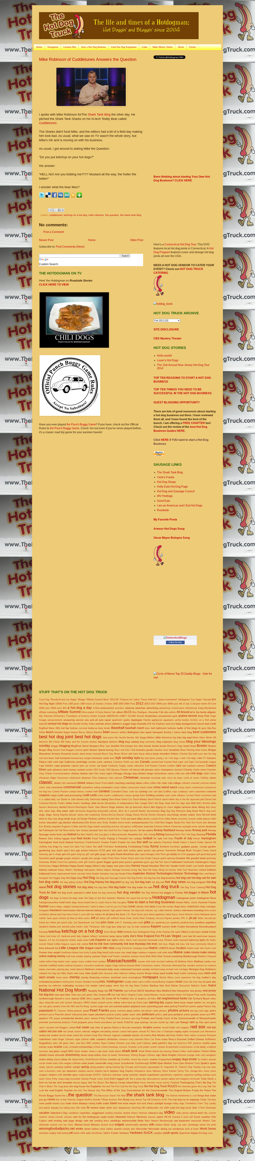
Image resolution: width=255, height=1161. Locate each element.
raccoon (154, 1022)
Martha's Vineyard (207, 956)
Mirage (148, 973)
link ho (93, 943)
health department (207, 866)
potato (187, 1014)
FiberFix (90, 834)
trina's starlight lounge (159, 1103)
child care (180, 773)
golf (198, 854)
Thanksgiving (187, 1082)
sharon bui (157, 1051)
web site (88, 1120)
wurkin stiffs (79, 1133)
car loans (102, 765)
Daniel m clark (68, 799)
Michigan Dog (196, 969)
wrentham (44, 1133)
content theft (91, 791)
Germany (43, 854)
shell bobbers (194, 1051)
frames (196, 838)
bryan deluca (145, 753)
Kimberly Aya (130, 932)
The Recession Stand (105, 1095)
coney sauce (184, 787)
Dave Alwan (115, 799)
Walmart (131, 1117)
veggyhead (98, 1112)
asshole (99, 723)
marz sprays (71, 961)
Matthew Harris (185, 961)
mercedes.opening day (57, 969)
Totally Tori (205, 1099)
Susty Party (51, 1078)
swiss (100, 1078)
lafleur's (94, 936)
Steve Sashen (169, 1071)
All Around (183, 712)
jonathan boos (187, 922)
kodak (205, 931)
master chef (144, 961)
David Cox (127, 799)
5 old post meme (198, 703)
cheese (75, 773)
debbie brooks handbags (78, 803)
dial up (128, 807)
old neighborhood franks (172, 998)
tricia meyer (129, 1103)
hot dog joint (112, 881)
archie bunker (182, 720)
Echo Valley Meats (168, 818)
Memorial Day (179, 965)
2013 (147, 703)
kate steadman (142, 926)
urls (161, 1107)
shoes (84, 1055)
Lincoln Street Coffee (50, 944)
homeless (105, 873)
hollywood (44, 873)
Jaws (49, 918)
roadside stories (130, 1035)
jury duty (116, 926)
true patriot (44, 1107)
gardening (44, 850)
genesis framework (166, 850)
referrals (86, 1031)
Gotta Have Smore (117, 858)
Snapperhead (164, 1059)
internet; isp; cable (154, 910)
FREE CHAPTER (194, 423)
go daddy (172, 854)
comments (57, 787)
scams (58, 1046)
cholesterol (74, 778)
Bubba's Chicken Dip (181, 753)
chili (187, 773)
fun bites (74, 846)
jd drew (71, 918)
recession (136, 1027)
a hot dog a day (79, 707)
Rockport (211, 1035)
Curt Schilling (147, 795)
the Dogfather (93, 1086)
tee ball (48, 1082)
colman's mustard (190, 783)
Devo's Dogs (108, 807)
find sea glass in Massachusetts (111, 834)
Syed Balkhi (110, 1078)
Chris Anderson (100, 778)
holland (202, 870)
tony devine (136, 1099)
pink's (213, 1010)
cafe (49, 761)
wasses (152, 1117)
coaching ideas (133, 783)
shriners (151, 1055)
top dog (177, 1099)
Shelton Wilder (208, 1051)
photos (173, 1010)
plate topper (89, 1014)
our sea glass (209, 1002)
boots (187, 745)
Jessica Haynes (164, 918)
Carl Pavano (151, 765)
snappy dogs (180, 1059)
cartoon (191, 765)
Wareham (141, 1116)
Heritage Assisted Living (124, 870)
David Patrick (154, 799)
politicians (148, 1014)
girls (112, 854)
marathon (125, 956)
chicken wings (145, 773)
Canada (145, 761)
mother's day (208, 977)
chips (53, 777)
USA (166, 1107)
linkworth (49, 948)
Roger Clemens (66, 1039)
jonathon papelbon (205, 922)
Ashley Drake (88, 723)
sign (158, 1055)
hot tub (148, 898)
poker (125, 1014)
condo (149, 787)
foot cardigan (135, 838)
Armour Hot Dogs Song (169, 528)
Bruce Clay (107, 753)
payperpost (46, 1010)
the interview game (187, 1086)
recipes (147, 1027)
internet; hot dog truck (133, 910)
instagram (44, 910)
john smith (138, 922)
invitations (44, 914)
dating (104, 799)
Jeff (93, 918)
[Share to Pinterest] (62, 210)
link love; (152, 943)
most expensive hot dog (187, 977)
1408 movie (86, 703)
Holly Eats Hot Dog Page (172, 486)
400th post (173, 703)
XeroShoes (97, 1133)
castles (89, 769)
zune (210, 1133)
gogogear (191, 854)
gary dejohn (57, 850)
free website (155, 842)
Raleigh (184, 1022)
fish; (141, 834)
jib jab (193, 918)
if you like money (164, 906)
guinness (138, 862)
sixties (42, 1059)
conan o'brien (120, 787)
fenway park (199, 830)
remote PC (144, 1031)
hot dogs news (76, 898)
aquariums (168, 720)
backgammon (189, 723)
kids (120, 931)
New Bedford (163, 990)
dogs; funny (52, 814)
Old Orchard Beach (199, 998)
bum (46, 758)
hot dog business (166, 878)
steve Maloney (153, 1071)
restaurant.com (196, 1031)
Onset (139, 1002)
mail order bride (165, 952)
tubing (66, 1107)
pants (144, 1006)
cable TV (201, 758)
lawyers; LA (45, 940)
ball (63, 728)
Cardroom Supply (117, 765)
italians (98, 914)
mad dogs (131, 952)
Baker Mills (54, 728)
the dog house (78, 1086)
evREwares (137, 826)
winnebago (193, 1124)
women (118, 1128)
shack (77, 1051)
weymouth (196, 1120)
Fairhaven (48, 830)
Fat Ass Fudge (121, 830)
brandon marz (161, 750)
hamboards (188, 862)
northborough (46, 998)
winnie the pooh (207, 1124)
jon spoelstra (173, 922)
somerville (100, 1063)
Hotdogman (163, 897)
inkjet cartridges (208, 906)
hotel (62, 902)
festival (71, 834)
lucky (86, 952)
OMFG (86, 1002)
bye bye (145, 758)
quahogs (144, 1022)
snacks (145, 1059)
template (67, 1082)
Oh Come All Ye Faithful (115, 998)
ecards (154, 818)
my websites (55, 985)
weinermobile (129, 1120)
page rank (103, 1006)
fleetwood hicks (173, 834)
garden (212, 846)
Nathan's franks (199, 985)
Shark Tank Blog (99, 114)
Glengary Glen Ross (156, 854)
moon (124, 977)
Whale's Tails (209, 1120)
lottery (75, 952)
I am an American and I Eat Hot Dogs (179, 505)
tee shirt (57, 1082)
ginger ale (105, 854)
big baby (177, 737)
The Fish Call (117, 1086)
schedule (73, 1047)
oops (145, 1002)
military (132, 973)
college (177, 783)
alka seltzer (170, 712)
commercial (72, 787)
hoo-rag (114, 873)
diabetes (120, 807)
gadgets (185, 846)
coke (164, 783)
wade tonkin (107, 1116)
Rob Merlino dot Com (164, 1035)
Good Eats (163, 500)
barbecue (92, 728)
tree (120, 1103)
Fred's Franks (118, 842)
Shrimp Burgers (139, 1055)
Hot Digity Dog (74, 878)
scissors (123, 1047)
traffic (99, 1103)
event (97, 826)
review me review (48, 1035)
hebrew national (48, 869)
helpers (107, 870)
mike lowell (91, 973)
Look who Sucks (202, 948)
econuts (192, 818)
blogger (54, 746)
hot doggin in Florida (171, 892)
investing (198, 910)
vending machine (113, 1113)
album (120, 712)
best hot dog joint (56, 736)
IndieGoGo (193, 906)
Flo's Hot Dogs (188, 834)
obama (75, 998)
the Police (205, 1090)
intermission (69, 910)
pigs (207, 1010)
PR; (51, 1018)
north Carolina (208, 994)
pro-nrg (136, 1018)
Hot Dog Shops (166, 481)
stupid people (85, 1075)
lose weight (54, 952)
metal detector (77, 969)
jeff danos (101, 918)
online (116, 1002)
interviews (187, 910)
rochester (201, 1035)
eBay (139, 818)
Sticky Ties (183, 1071)
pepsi (130, 1010)
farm (101, 830)
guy (152, 862)
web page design (73, 1120)
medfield (52, 965)
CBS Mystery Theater (167, 338)
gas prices (82, 850)
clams (213, 777)
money (75, 977)
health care (191, 866)
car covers (90, 765)
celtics (157, 769)
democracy (52, 807)
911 (65, 708)
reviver (62, 1035)
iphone (53, 914)
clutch (110, 783)
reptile (185, 1031)
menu (42, 969)
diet (153, 807)
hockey (172, 870)
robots (193, 1035)
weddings (115, 1120)
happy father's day (95, 865)
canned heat (157, 762)
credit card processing (69, 795)
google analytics (72, 858)
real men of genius (100, 1027)
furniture (164, 846)
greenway (211, 858)
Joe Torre (95, 922)
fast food (108, 830)
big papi (187, 737)
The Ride (121, 1095)
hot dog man (143, 881)
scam (50, 1046)
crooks (107, 795)
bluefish (115, 745)
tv (88, 1107)
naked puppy (105, 985)
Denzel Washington (77, 807)
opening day (156, 1002)
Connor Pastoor (60, 791)
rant (192, 1022)
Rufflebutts (210, 1039)
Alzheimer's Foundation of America (71, 716)
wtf (71, 1132)
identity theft (142, 906)
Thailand (174, 1082)
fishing (160, 834)
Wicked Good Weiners (87, 1124)
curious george (131, 795)
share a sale (95, 1051)
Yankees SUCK (141, 1132)
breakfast (174, 749)
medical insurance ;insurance (79, 965)
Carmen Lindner (167, 765)
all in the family (198, 712)
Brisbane (56, 753)
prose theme (94, 1022)
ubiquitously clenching (129, 1107)
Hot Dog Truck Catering (193, 887)
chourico (86, 777)
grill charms (90, 862)
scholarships (86, 1046)
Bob (122, 746)
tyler (115, 1107)
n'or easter (91, 985)
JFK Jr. (184, 918)
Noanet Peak (192, 994)
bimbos (93, 742)
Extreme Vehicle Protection (168, 826)
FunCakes (109, 846)
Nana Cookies (141, 985)
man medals (77, 956)
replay (178, 1031)
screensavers (186, 1047)
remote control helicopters (125, 1031)
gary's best (69, 850)
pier (192, 1010)
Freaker (105, 842)
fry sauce (64, 846)
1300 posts (73, 703)
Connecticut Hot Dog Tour (180, 244)
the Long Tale (204, 1086)
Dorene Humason (157, 814)
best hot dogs (88, 736)
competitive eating (91, 787)
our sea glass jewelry (49, 1006)
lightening (194, 940)
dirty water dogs (47, 811)
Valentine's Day (59, 1112)
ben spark (146, 732)
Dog (163, 810)
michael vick (172, 969)
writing (65, 1133)
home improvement (60, 873)
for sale (158, 838)
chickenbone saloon (164, 773)
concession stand (137, 787)
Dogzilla (64, 814)
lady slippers (83, 936)
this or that (61, 1099)
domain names (76, 814)
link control (82, 944)
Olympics (78, 1002)
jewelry (176, 918)
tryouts (54, 1107)
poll (165, 1014)
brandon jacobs (144, 749)
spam (213, 1063)
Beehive (98, 732)
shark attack (115, 1051)
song (110, 1063)
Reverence (210, 1031)
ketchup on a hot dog (75, 215)
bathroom (161, 728)
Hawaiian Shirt (157, 865)
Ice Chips (123, 906)
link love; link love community (191, 944)
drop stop (52, 818)
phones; (163, 1010)
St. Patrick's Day (183, 1067)
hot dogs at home (59, 898)
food (73, 838)
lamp (112, 936)
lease (86, 940)
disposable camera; (108, 811)
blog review (179, 742)
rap (196, 1022)
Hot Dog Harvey (94, 881)
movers (78, 981)
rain (177, 1022)
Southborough (142, 1063)
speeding (58, 1067)
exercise (148, 826)
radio (171, 1022)
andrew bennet (187, 715)
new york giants (85, 994)
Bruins (117, 753)
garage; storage (199, 846)
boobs (155, 745)
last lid (192, 936)
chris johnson (115, 778)
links (41, 948)
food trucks (84, 838)
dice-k (146, 807)
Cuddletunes (48, 123)
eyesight (186, 826)
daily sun (55, 799)
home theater (92, 873)
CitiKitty (205, 778)
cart (184, 765)
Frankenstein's (93, 842)
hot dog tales (101, 887)
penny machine (118, 1010)
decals (100, 803)
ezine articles (198, 826)
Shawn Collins (179, 1051)
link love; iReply (167, 944)
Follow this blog (175, 642)
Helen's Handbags (74, 870)
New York (70, 994)
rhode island (72, 1035)
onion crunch (98, 1002)
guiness (129, 862)
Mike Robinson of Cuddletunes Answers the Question (87, 59)
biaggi (143, 737)
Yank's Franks (165, 477)
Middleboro (210, 969)
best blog (187, 732)
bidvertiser (167, 737)
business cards (100, 758)
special (49, 1067)
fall (56, 830)
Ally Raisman (46, 716)
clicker (57, 783)
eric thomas (209, 822)
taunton (164, 1078)
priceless (126, 1018)
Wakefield (120, 1116)
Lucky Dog (96, 952)
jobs (70, 922)
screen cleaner (157, 1047)
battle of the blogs (187, 728)
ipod (59, 914)
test (90, 1082)
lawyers (212, 936)
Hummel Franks (207, 902)
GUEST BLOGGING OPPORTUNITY (177, 402)
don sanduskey (92, 814)
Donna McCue (108, 814)
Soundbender (127, 1063)
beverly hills (133, 737)
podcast (110, 1014)
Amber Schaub (98, 716)
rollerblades (112, 1039)
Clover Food (100, 783)
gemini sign (150, 850)
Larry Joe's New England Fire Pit (143, 936)
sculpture (211, 1047)
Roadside (163, 510)
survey (206, 1074)
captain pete (77, 765)
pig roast (199, 1010)
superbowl (153, 1074)
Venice (134, 1113)
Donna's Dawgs (124, 814)
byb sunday (124, 758)
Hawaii (144, 865)
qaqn (136, 1022)
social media (45, 1063)
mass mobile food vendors (92, 961)
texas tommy (163, 1082)
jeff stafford (112, 918)
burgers (88, 758)
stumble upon (70, 1074)
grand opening (167, 858)
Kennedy (43, 932)
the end (106, 1086)
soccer (212, 1059)
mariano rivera (138, 956)
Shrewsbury (124, 1055)
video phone (182, 1113)
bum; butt (54, 758)
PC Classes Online (63, 1010)
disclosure (80, 811)
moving (95, 981)
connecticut (197, 787)
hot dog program (196, 882)
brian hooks (201, 750)
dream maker (187, 814)
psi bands (118, 1022)
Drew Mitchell (203, 814)
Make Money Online (162, 47)
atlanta (108, 723)
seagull (63, 1051)
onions (109, 1002)
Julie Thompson (91, 926)
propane (82, 1022)
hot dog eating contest (71, 882)
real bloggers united (65, 1027)
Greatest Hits (69, 47)
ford (165, 838)
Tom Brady (124, 1099)
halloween (176, 862)
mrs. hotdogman (111, 981)
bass (147, 728)
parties (193, 1006)
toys (62, 1103)
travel (113, 1103)
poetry (118, 1014)
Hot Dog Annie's (135, 878)
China (213, 773)
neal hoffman (130, 990)
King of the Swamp (160, 932)
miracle (140, 973)
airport (91, 712)
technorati (195, 1078)
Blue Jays (105, 746)
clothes (90, 783)
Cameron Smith (121, 762)
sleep (64, 1059)
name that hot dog (123, 985)
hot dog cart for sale (204, 877)
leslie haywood (180, 940)
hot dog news (175, 882)
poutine (195, 1014)
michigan (183, 969)
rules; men (74, 1043)
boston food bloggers (64, 750)
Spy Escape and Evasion (134, 1067)
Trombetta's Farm (194, 1103)
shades (84, 1051)
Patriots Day (209, 1006)
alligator (211, 712)
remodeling (105, 1031)
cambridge (81, 761)
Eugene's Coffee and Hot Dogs (77, 826)
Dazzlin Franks (57, 803)
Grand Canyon (152, 858)
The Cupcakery (61, 1086)
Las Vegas (173, 936)
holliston (211, 869)
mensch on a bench (206, 965)
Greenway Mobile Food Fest (53, 862)
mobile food (172, 973)
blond (85, 745)
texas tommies (147, 1082)
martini (61, 961)
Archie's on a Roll (199, 720)
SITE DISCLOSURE (166, 329)
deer (188, 803)
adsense (129, 708)
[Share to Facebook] (59, 210)
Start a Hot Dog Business (93, 47)
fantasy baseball (89, 830)
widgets (119, 1124)
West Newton (152, 1120)
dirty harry (211, 807)
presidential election (72, 1018)
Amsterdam (151, 716)
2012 (139, 703)
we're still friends (192, 1117)
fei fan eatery (145, 830)
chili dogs (196, 773)
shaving (167, 1051)
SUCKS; (97, 1075)
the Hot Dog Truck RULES (160, 1086)
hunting (75, 906)
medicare (99, 965)
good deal (205, 854)
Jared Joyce (171, 914)
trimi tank (141, 1103)
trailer (106, 1103)
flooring (201, 834)
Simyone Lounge (185, 1055)
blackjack (103, 741)
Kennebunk (192, 926)
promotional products (59, 1022)
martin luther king (48, 961)
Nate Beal (164, 985)
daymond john (197, 799)
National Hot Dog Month (63, 990)
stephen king (117, 1071)
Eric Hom (186, 822)
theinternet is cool (187, 1095)
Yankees (124, 1133)
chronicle (145, 777)
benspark (158, 732)
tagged (120, 1078)
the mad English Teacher (59, 1090)
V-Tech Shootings (207, 1107)
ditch (120, 811)
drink (213, 814)
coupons (44, 795)
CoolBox (167, 791)
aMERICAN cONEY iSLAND (121, 716)
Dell (193, 803)
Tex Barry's (98, 1082)
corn (191, 791)
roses (165, 1039)
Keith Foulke (178, 926)
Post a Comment (53, 231)
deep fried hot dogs (175, 803)
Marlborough (190, 956)
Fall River (63, 830)
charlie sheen (199, 769)
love (81, 952)
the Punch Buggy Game (81, 424)
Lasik (185, 936)
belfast (123, 732)
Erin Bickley (45, 826)
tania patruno (153, 1078)
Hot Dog (89, 877)
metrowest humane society (135, 969)
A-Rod (96, 708)
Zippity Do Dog (199, 1133)
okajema (142, 998)
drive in (43, 818)
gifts (97, 854)
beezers (115, 732)
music (179, 981)
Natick (212, 985)
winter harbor (91, 1128)
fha (78, 834)
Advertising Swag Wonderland (200, 708)
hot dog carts (49, 882)
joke (147, 922)
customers (206, 795)
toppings (194, 1099)
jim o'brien (51, 922)
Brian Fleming (187, 750)
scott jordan (143, 1047)
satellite (206, 1043)
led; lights (112, 940)
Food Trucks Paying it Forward (110, 838)
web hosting (55, 1120)
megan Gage (111, 965)
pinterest (43, 1014)
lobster (172, 948)
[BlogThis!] (52, 210)
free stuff (142, 842)
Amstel (140, 716)
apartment (117, 720)
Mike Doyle (67, 973)
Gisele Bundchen (125, 854)
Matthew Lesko (202, 961)
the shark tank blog (130, 215)
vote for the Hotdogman (86, 1116)
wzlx (88, 1133)
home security (78, 873)
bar (67, 728)
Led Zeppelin (98, 939)
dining (201, 807)
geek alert (111, 850)
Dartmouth (95, 799)
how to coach (97, 902)
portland (178, 1014)
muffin (147, 981)
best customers (204, 732)
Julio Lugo (106, 926)
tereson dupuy (80, 1082)
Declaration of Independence (119, 803)
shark (105, 1051)
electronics (78, 822)
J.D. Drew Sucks (134, 914)
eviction (115, 826)
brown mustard (93, 753)
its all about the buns (114, 914)
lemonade (153, 940)
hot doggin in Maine (196, 892)
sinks (198, 1055)
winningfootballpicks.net (57, 1128)
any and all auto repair (98, 719)
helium (99, 870)
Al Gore (99, 712)
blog (121, 741)
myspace (79, 985)
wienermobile (131, 1124)
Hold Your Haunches (187, 870)
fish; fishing (149, 834)
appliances (157, 720)
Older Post (136, 240)
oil (136, 998)
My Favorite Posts (165, 519)
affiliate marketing (48, 712)
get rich (66, 854)
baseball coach (134, 727)
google (59, 858)
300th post (161, 703)
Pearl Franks (99, 1010)
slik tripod (73, 1059)
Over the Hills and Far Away (75, 1006)
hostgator (43, 878)
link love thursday (135, 943)
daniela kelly (82, 799)
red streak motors (72, 1031)
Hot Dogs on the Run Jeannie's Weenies (104, 898)
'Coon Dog (44, 699)
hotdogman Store (206, 898)
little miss (108, 948)
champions (167, 769)
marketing (177, 956)
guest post (118, 862)
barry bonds (104, 728)
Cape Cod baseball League (202, 762)
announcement (55, 720)
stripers (53, 1074)
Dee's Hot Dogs (156, 803)
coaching (120, 783)
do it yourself (131, 811)
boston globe (82, 750)
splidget (76, 1067)
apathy (126, 720)
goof (52, 858)
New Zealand (100, 994)
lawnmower (201, 936)
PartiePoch (183, 1006)
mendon (191, 965)
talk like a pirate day (135, 1078)
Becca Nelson (86, 732)
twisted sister (98, 1107)
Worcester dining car (160, 1128)
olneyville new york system (58, 1002)
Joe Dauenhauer (81, 922)
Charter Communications (57, 773)
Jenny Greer (125, 918)
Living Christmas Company (128, 948)
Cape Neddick (46, 765)
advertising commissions (171, 708)
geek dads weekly (126, 850)
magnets (152, 952)
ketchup (55, 931)
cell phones (146, 769)
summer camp (120, 1074)
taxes (172, 1078)
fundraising (121, 846)
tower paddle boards (49, 1103)
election (67, 822)
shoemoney (72, 1054)
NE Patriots (116, 990)
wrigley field (55, 1133)
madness (142, 952)
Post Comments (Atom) (70, 246)
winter (79, 1128)
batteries (172, 728)
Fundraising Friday (138, 846)
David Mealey (140, 799)
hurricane (84, 906)
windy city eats (179, 1124)
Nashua (154, 985)
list (56, 948)
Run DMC (86, 1043)
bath (153, 728)
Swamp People (88, 1078)
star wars (211, 1067)
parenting (152, 1006)
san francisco (180, 1043)
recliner (157, 1027)
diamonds (137, 807)
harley (128, 866)
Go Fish (182, 854)
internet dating (93, 910)
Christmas (131, 777)
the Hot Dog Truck (134, 1086)
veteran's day (155, 1112)
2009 (120, 703)
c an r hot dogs (170, 758)
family (72, 830)
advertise (140, 708)
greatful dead (198, 858)
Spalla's (205, 1063)
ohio (132, 998)
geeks (140, 850)
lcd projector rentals (66, 940)
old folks (151, 998)
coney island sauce (165, 787)
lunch (105, 952)
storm (206, 1071)
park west (163, 1006)
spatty (42, 1067)
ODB (82, 998)
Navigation (52, 47)
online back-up (128, 1002)
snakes (154, 1059)
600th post (56, 708)
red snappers (182, 1027)
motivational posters (50, 981)
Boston (202, 745)
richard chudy (90, 1035)
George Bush (184, 850)
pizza (51, 1014)
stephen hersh (102, 1071)
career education (135, 765)
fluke (50, 838)
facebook (211, 826)
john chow (107, 922)
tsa (60, 1107)
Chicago (117, 773)
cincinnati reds (158, 778)
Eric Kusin (197, 822)
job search (62, 922)
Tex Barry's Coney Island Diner (122, 1082)
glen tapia (140, 854)
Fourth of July (183, 838)
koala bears (195, 932)
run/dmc (96, 1043)
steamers (72, 1071)
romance (123, 1039)
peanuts (78, 1010)
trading (91, 1103)
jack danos (149, 914)
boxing (109, 749)
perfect (137, 1010)
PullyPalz (129, 1022)
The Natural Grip (91, 1090)
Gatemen (93, 850)
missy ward (158, 973)
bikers (196, 737)
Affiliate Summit (69, 712)
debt (94, 803)
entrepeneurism (140, 822)
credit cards (90, 795)
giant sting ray (78, 854)
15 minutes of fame (102, 703)
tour (214, 1099)
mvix (195, 981)
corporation (200, 791)
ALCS (127, 712)
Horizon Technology (185, 873)
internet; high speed (112, 910)
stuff (59, 1075)
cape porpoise (62, 765)
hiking (161, 870)
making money (56, 956)
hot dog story (85, 887)
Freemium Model (170, 842)
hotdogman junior (186, 898)
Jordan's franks (47, 926)
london (190, 948)
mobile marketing (188, 973)
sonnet (116, 1063)
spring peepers (97, 1067)
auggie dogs (129, 723)
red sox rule (55, 1031)
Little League (68, 948)
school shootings (109, 1047)
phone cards (152, 1010)
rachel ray (164, 1022)
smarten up (114, 1059)
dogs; (42, 814)
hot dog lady (127, 882)
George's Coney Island (204, 850)
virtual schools (55, 1117)
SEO (70, 1051)
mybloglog (68, 985)
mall (68, 956)
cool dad (157, 791)
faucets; (133, 830)
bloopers (94, 745)
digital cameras (182, 807)
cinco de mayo (175, 778)
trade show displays (77, 1103)
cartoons (200, 765)
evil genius (125, 826)
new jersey (196, 990)
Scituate (132, 1047)
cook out (133, 791)
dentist (63, 807)
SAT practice (194, 1043)
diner (194, 807)
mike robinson (96, 215)
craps (53, 795)
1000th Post (61, 703)
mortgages (150, 977)
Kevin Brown (110, 932)
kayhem (166, 926)
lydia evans (115, 952)
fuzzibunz (175, 846)
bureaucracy (77, 758)
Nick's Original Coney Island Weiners (140, 994)
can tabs (134, 762)
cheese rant (86, 773)
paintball (118, 1006)
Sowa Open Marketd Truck (186, 1063)
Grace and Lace (136, 858)
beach (50, 732)
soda (55, 1063)
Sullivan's (107, 1075)
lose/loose (66, 952)
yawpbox (158, 1133)
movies (87, 981)
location (181, 948)
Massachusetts (122, 960)
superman (189, 1075)
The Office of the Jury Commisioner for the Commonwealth (134, 1090)
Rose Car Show (152, 1039)
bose (193, 745)
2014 (153, 703)
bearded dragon (62, 732)
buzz (112, 758)
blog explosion (164, 741)
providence (106, 1022)
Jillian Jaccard (205, 918)
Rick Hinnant (104, 1035)
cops (174, 791)
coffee (146, 783)
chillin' (206, 773)
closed (81, 782)
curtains (159, 795)
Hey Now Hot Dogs (148, 870)
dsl (78, 818)
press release (91, 1018)
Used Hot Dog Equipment (124, 47)
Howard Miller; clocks (186, 902)
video (169, 1112)
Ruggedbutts (45, 1043)
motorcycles (68, 981)
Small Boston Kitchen (96, 1059)
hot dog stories (61, 886)
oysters (94, 1006)
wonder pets (129, 1129)
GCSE (102, 850)
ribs (81, 1035)
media (61, 965)
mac (123, 952)
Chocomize (62, 778)
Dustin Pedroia (89, 818)
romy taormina (136, 1039)
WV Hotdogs (165, 495)
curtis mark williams (175, 795)
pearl (86, 1010)
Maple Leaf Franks (110, 956)
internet (80, 910)
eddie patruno (203, 818)
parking (173, 1006)
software (76, 1063)
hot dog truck (166, 886)
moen (200, 973)
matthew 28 (171, 961)
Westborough (166, 1120)
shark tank (130, 1051)
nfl (108, 994)
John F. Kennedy (123, 922)
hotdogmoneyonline (48, 902)
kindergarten (144, 932)
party (200, 1006)
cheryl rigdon (105, 773)
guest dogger (104, 862)
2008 (115, 703)
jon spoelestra (158, 922)
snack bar (136, 1059)
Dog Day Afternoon (176, 811)
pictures (184, 1010)
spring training (112, 1067)
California (69, 761)
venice (126, 1112)
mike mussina (105, 973)
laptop (119, 936)
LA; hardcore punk (66, 936)
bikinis (209, 737)
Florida (211, 834)
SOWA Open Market (161, 1063)
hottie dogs (71, 902)
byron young (156, 758)
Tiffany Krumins (109, 1099)
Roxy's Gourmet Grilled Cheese (186, 1039)
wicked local (107, 1124)
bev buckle (120, 737)
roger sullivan (82, 1039)
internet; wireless (172, 910)
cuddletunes (55, 215)
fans (78, 830)
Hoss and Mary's (207, 873)
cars (178, 765)
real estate (82, 1027)
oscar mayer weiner (190, 1002)
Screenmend (172, 1047)
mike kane (79, 973)
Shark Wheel (145, 1051)
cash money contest (74, 769)
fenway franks (184, 830)
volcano (68, 1117)
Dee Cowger (141, 803)
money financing (90, 977)
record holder (168, 1027)
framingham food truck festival (56, 842)
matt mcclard (157, 961)
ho (166, 870)
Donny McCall (140, 814)
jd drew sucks (82, 918)
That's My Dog (203, 1082)
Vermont (143, 1113)
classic (46, 782)
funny (154, 846)
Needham (150, 990)
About (181, 47)
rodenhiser (45, 1039)
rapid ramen (210, 1022)
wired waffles (106, 1129)
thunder (96, 1099)
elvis (99, 822)
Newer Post (46, 240)
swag (60, 1078)
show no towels (109, 1055)
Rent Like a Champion (162, 1031)
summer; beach (138, 1074)
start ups (61, 1071)
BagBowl (43, 728)
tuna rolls (75, 1107)
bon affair (138, 746)
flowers (43, 838)
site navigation (208, 1055)
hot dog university (107, 892)
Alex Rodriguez (139, 712)
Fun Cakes (86, 846)
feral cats (62, 834)
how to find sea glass (116, 902)
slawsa (57, 1059)
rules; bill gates (61, 1043)
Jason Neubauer (202, 914)
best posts (108, 737)
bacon (201, 723)
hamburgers (202, 862)
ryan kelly (131, 1043)
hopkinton (139, 873)
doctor (142, 810)
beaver (74, 732)
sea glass (54, 1051)
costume (211, 791)
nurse (67, 998)
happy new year (115, 865)
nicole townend (167, 994)
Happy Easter (76, 865)
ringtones (116, 1035)
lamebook (104, 936)
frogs (55, 846)
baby (178, 723)
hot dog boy (150, 878)
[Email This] (49, 210)
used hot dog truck (180, 1107)
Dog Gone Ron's (196, 810)
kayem (156, 926)
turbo (83, 1107)
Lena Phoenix (165, 940)
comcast (204, 783)
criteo (100, 795)
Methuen (90, 969)
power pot (205, 1014)
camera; (108, 761)
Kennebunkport (207, 926)
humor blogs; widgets (60, 906)
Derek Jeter (94, 807)
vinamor (43, 1117)
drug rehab (64, 818)
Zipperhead (184, 1133)
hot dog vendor (128, 892)
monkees (105, 977)
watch (160, 1116)
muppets (170, 981)
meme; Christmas (163, 965)
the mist (78, 1090)
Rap (201, 1022)
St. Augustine (167, 1067)
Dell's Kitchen (203, 803)
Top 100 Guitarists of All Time (157, 1099)
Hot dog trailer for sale (139, 887)
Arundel (76, 723)
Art (70, 723)
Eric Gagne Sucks (170, 822)
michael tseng (158, 969)
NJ (184, 994)
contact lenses (76, 791)
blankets (113, 742)
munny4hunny (158, 981)
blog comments (148, 742)
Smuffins (125, 1059)
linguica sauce (68, 944)
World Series (208, 1128)
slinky (81, 1059)
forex (170, 838)
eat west (131, 818)
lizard (145, 948)
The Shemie (171, 1095)
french (193, 842)
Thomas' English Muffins (79, 1099)
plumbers (100, 1014)
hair (161, 862)
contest (104, 791)
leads (79, 940)
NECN (140, 990)
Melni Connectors (144, 965)
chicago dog (130, 773)
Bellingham (134, 732)
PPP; (213, 1014)
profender (43, 1022)
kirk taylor (176, 932)
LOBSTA (163, 948)
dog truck (211, 811)
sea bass (43, 1051)
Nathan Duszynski (180, 985)
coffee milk (155, 783)
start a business (47, 1071)
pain (111, 1006)
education (52, 822)
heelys (61, 870)
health (182, 866)
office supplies (93, 998)
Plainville (59, 1014)
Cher (96, 773)
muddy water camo (134, 981)
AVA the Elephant (156, 723)
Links (144, 47)
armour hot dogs (58, 723)
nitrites (178, 994)
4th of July (184, 703)
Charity (188, 769)
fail (40, 830)
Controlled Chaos (119, 791)
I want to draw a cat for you (103, 906)
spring (85, 1066)
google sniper (100, 858)
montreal (116, 977)
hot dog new (158, 882)
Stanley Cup (199, 1067)
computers (107, 787)
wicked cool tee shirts (61, 1124)
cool (150, 791)
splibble (68, 1067)
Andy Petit (203, 716)
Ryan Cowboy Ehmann (113, 1043)
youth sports (170, 1132)
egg (60, 822)
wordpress (178, 1128)
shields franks (46, 1055)
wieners (143, 1124)
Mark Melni (151, 956)
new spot (60, 994)
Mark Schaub (164, 956)
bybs (137, 757)
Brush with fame (129, 753)
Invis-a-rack (210, 910)
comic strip (44, 787)
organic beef (172, 1002)
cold (170, 783)
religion (95, 1031)
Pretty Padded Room (110, 1018)
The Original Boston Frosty (184, 1090)
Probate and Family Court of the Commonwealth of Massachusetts (178, 1018)
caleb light (58, 762)
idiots (152, 906)
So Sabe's (203, 1059)
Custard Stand (193, 795)
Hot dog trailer (117, 887)
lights (202, 940)
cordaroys (183, 791)
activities (119, 708)
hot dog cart (183, 877)
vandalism (74, 1113)
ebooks (146, 818)
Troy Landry (210, 1103)
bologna (129, 746)
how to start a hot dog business (151, 902)
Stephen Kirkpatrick (135, 1071)
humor (44, 906)
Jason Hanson (185, 914)
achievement (107, 708)
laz (53, 940)
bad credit (210, 723)
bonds (147, 745)
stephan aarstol (86, 1071)
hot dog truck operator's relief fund (77, 892)
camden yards (95, 762)
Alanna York (110, 712)
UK (143, 1107)
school (97, 1047)
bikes (202, 737)
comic (213, 783)
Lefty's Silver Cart (127, 940)
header (174, 865)
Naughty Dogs (96, 990)
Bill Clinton (54, 742)
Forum (192, 47)
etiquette (56, 826)
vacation (44, 1112)
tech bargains (182, 1078)
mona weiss (62, 977)
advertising (152, 708)
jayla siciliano (59, 918)
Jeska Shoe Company (144, 918)
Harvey (135, 865)
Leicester (142, 940)
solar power (88, 1063)
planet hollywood (73, 1014)
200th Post (129, 703)
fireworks (133, 834)
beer (106, 732)
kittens (185, 931)
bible (158, 737)
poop (170, 1014)
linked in (211, 944)
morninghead (134, 977)
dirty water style (65, 810)
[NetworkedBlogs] (175, 637)
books (163, 745)
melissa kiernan (126, 965)
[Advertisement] (183, 89)
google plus (87, 858)
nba (106, 990)
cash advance (54, 769)
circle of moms (191, 778)
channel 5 (179, 769)
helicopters (89, 870)
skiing (49, 1059)
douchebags (173, 814)
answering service (73, 719)
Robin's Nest (182, 1035)
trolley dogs (178, 1103)
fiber (83, 834)
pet (143, 1010)
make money (191, 952)
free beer (131, 842)
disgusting (91, 811)
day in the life (182, 799)
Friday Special (204, 842)
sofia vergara (64, 1063)
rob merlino (145, 1035)
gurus (147, 862)
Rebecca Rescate (121, 1027)
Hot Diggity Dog (57, 878)
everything (105, 826)
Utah (194, 1107)
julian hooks (76, 926)
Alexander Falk (155, 712)
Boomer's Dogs (175, 746)
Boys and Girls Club (124, 750)
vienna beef (196, 1112)
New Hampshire (180, 990)
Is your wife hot (86, 914)
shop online (94, 1055)
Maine (178, 952)
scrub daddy (200, 1047)
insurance (56, 910)
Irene (69, 914)
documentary (153, 811)
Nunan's (59, 998)
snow (193, 1059)
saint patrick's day (162, 1043)
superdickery (165, 1075)
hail (156, 862)
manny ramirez (92, 956)
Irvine (75, 914)
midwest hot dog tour (50, 973)
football (147, 838)
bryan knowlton (161, 753)
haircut (167, 862)
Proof (74, 1022)
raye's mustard (46, 1027)
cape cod (183, 762)
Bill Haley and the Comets (75, 742)
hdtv (167, 866)
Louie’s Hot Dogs (167, 360)
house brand (84, 902)
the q (64, 1095)
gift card (90, 854)
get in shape (55, 854)
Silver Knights (169, 1055)
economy (182, 818)
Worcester (141, 1128)
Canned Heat (170, 762)
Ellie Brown (90, 822)
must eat (187, 981)
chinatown (44, 778)
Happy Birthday (60, 865)
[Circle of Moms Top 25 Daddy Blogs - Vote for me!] (185, 677)
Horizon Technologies (159, 873)
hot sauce (131, 898)
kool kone (51, 936)
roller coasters (98, 1039)
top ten (185, 1099)
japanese (160, 914)
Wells (140, 1120)
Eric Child (155, 822)
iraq (64, 914)
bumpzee (65, 758)
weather (206, 1116)
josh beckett (63, 926)
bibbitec (151, 737)
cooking (143, 791)
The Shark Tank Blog (170, 472)
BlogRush (76, 745)
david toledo (168, 799)
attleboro (117, 723)
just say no (128, 926)
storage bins (196, 1071)
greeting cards (76, 862)
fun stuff (97, 846)
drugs (73, 818)
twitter (109, 1107)
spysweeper (154, 1067)
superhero (178, 1075)
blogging (64, 745)
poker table (135, 1014)
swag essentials (72, 1078)
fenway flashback (164, 830)
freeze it (184, 842)
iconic (132, 906)
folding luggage (62, 838)
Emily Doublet (110, 822)
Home (39, 47)
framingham (208, 838)
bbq (209, 728)
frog (50, 846)
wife (151, 1124)
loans (153, 948)
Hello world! (164, 355)
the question (112, 215)
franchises (79, 842)
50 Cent (212, 703)
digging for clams (164, 807)
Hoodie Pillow (125, 873)
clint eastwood (69, 783)
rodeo (54, 1039)
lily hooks (211, 940)
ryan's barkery (144, 1043)
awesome (170, 723)
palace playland (131, 1006)
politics (158, 1014)
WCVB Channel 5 (173, 1117)
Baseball (117, 728)
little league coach (90, 948)
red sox (197, 1026)
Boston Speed (97, 749)
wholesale (44, 1124)
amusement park (167, 716)
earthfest (102, 818)
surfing (198, 1074)
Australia (141, 723)
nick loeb (115, 994)
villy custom (210, 1113)
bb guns (202, 728)
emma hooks (124, 822)
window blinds (162, 1124)
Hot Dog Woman (149, 892)
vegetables (85, 1113)
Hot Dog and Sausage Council (176, 491)
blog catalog (132, 741)
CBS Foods (99, 769)
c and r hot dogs (187, 758)
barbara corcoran (78, 728)
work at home (192, 1129)
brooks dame (78, 753)
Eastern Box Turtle (116, 818)
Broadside (66, 753)
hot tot (140, 898)
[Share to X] (56, 210)
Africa (84, 712)
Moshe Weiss (167, 977)
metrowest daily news (107, 969)
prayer (57, 1018)
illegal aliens (180, 906)
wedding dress (101, 1120)
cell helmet (134, 769)
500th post (44, 708)
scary (65, 1047)
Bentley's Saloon (172, 732)
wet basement (182, 1120)
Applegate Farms (140, 719)
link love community (110, 943)
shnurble (60, 1055)
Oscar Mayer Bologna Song (172, 537)
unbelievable (152, 1107)
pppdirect (43, 1018)
